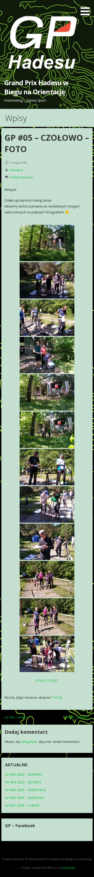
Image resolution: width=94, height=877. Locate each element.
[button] (86, 8)
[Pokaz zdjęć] (47, 680)
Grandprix (16, 170)
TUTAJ (57, 697)
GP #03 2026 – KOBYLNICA (25, 790)
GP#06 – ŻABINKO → (79, 717)
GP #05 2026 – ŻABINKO (23, 774)
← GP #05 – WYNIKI (14, 717)
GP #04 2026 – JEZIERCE (23, 782)
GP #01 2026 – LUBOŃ (22, 805)
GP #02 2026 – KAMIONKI (24, 797)
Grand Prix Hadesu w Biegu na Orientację (36, 87)
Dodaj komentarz (21, 177)
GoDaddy (68, 868)
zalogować (29, 741)
